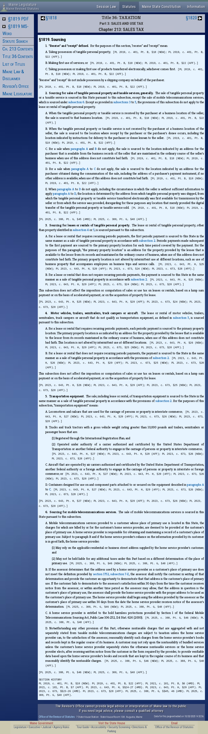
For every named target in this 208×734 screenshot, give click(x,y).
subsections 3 (122, 102)
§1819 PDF (18, 19)
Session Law (106, 6)
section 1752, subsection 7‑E (111, 574)
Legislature (20, 727)
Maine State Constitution (161, 6)
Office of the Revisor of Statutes (57, 717)
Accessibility (98, 727)
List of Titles (13, 64)
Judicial (46, 727)
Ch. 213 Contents (17, 49)
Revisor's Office (15, 86)
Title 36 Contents (17, 56)
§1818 (51, 17)
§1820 (191, 17)
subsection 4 (81, 230)
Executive (34, 727)
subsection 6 (76, 102)
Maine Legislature (17, 94)
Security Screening (119, 727)
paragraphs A (79, 149)
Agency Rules (61, 727)
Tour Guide (83, 727)
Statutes (129, 6)
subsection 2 (147, 241)
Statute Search (14, 41)
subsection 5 (181, 318)
